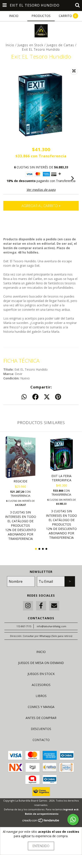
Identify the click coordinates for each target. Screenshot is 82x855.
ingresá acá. (71, 809)
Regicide (20, 481)
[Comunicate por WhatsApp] (73, 819)
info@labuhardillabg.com (51, 626)
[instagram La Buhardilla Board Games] (28, 605)
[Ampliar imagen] (74, 71)
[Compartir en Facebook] (35, 397)
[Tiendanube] (41, 821)
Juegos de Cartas (60, 45)
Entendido (41, 846)
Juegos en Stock (30, 45)
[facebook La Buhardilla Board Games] (41, 605)
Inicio (10, 45)
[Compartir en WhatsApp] (24, 397)
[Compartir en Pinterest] (58, 397)
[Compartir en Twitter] (47, 397)
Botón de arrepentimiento (41, 813)
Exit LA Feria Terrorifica (61, 478)
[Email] (54, 605)
